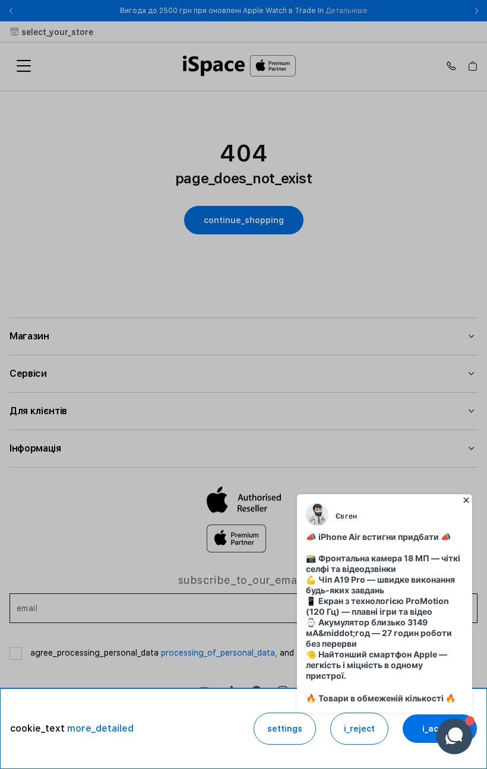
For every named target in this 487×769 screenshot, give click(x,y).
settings (284, 728)
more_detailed (100, 728)
